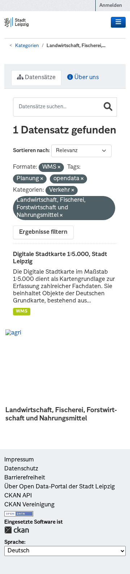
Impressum (19, 460)
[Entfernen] (59, 168)
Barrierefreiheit (24, 478)
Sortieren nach (30, 150)
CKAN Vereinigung (29, 505)
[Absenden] (108, 107)
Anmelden (110, 5)
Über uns (86, 78)
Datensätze (39, 78)
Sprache (14, 542)
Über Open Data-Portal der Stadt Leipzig (59, 487)
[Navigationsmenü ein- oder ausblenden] (118, 22)
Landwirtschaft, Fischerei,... (76, 46)
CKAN (16, 530)
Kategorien (27, 46)
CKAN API (18, 496)
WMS (21, 311)
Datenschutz (21, 469)
